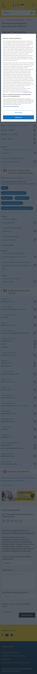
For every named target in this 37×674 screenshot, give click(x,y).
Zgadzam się (18, 117)
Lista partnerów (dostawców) (11, 106)
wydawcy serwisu (26, 91)
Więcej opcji (18, 112)
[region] (18, 78)
